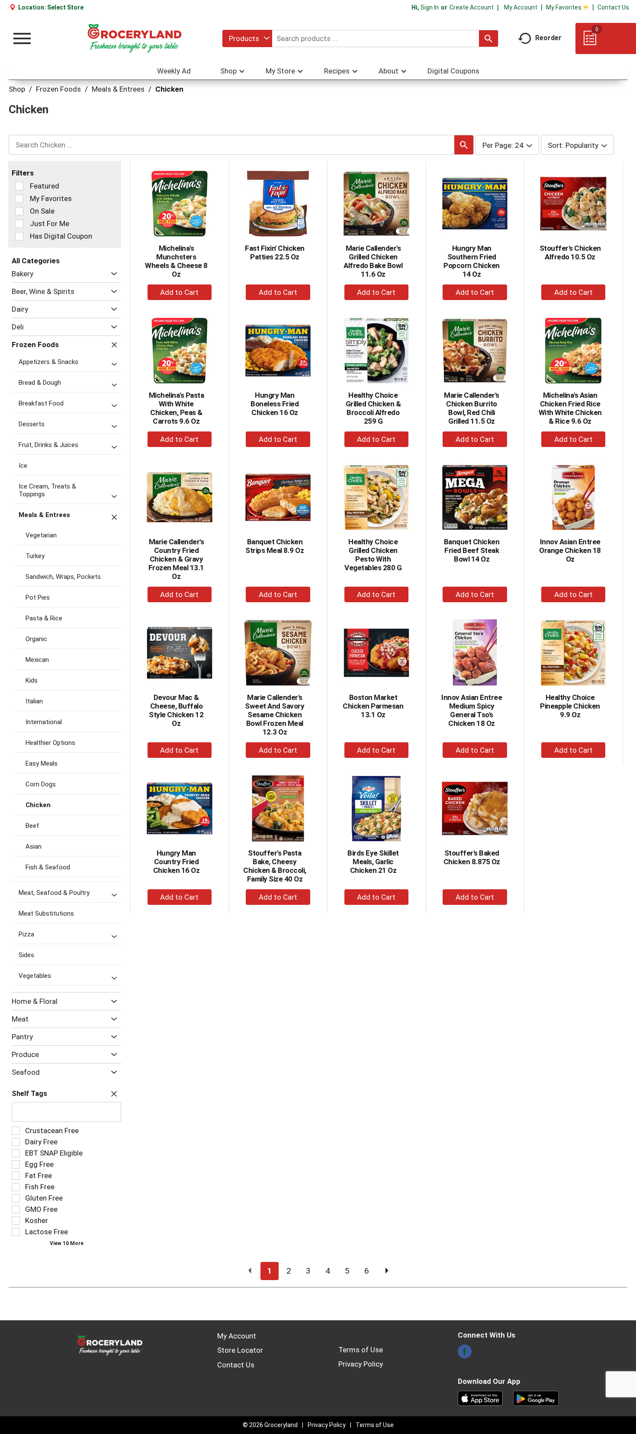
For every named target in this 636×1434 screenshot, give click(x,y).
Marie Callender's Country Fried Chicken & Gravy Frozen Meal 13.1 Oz (176, 559)
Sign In (430, 7)
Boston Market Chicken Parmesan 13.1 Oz (373, 706)
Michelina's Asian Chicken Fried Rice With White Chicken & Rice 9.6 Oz (570, 408)
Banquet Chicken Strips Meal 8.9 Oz (274, 546)
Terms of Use (360, 1349)
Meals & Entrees (118, 89)
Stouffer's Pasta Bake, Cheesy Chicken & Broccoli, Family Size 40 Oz (274, 866)
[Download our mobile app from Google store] (536, 1397)
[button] (112, 274)
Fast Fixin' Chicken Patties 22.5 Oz (275, 252)
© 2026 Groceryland (270, 1424)
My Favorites (563, 7)
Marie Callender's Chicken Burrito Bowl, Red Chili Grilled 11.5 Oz (471, 408)
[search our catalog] (488, 38)
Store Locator (240, 1350)
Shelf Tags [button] (29, 1093)
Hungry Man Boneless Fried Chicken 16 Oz (275, 404)
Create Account (472, 7)
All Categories (36, 260)
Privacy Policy (360, 1364)
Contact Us (613, 7)
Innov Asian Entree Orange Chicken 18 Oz (570, 550)
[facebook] (465, 1354)
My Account (520, 7)
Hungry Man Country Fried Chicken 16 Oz (176, 862)
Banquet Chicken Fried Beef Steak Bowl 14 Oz (472, 550)
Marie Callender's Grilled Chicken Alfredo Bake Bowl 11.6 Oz (373, 261)
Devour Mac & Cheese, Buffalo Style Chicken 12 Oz (176, 710)
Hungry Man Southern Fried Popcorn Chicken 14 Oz (471, 261)
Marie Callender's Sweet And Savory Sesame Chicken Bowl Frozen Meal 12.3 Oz (274, 714)
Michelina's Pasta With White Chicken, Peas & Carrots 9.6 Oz (176, 408)
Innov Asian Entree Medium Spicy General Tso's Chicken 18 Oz (471, 710)
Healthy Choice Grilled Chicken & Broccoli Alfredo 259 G (373, 408)
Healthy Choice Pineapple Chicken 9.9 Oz (570, 706)
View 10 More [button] (67, 1243)
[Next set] (386, 1271)
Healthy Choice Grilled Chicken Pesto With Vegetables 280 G (373, 554)
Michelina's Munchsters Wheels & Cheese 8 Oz (176, 261)
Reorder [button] (548, 38)
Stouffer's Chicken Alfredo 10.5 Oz (570, 252)
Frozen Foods (58, 89)
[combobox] (247, 38)
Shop (17, 89)
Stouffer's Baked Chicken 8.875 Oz (471, 857)
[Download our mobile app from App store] (480, 1397)
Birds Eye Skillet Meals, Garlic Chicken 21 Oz (373, 862)
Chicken (169, 89)
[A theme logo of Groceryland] (134, 38)
